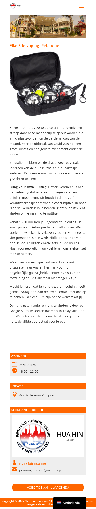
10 (65, 31)
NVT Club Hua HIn (32, 464)
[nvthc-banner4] (48, 36)
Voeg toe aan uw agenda (48, 487)
